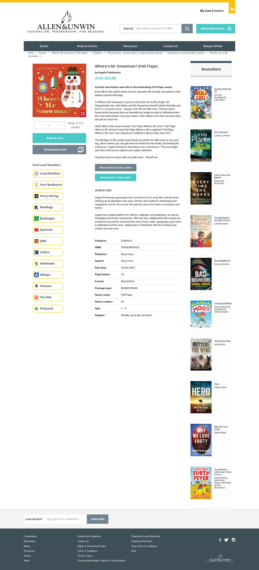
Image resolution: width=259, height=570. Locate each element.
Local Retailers (50, 173)
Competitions (30, 536)
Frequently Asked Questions (145, 536)
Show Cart (232, 8)
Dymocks (46, 230)
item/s (212, 11)
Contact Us (170, 46)
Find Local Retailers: (47, 165)
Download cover (55, 149)
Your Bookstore (51, 185)
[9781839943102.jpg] (59, 90)
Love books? (33, 519)
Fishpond (46, 308)
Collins (45, 252)
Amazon (46, 286)
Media (27, 546)
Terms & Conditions (88, 551)
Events (27, 556)
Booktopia (47, 218)
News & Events (87, 46)
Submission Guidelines (89, 536)
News (26, 560)
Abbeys (45, 275)
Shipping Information (141, 541)
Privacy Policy (85, 556)
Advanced (213, 28)
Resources (130, 46)
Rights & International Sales (92, 546)
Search (128, 28)
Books (44, 46)
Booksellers (30, 541)
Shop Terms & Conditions (144, 546)
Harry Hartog (49, 196)
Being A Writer (213, 46)
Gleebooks (47, 263)
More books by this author (115, 167)
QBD (43, 241)
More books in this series (115, 177)
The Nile (45, 297)
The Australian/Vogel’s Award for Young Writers (101, 560)
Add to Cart (55, 138)
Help (133, 551)
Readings (46, 207)
